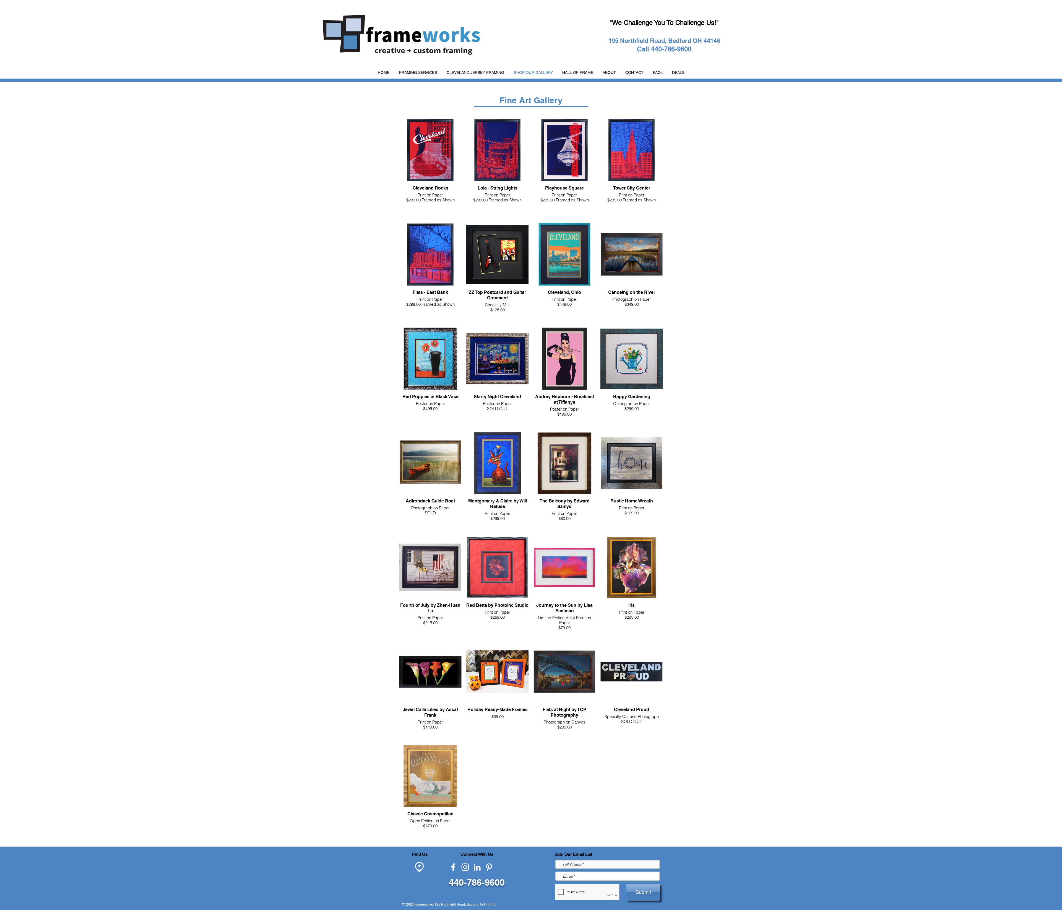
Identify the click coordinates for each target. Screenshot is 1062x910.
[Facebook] (453, 867)
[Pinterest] (489, 867)
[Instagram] (465, 867)
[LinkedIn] (477, 867)
